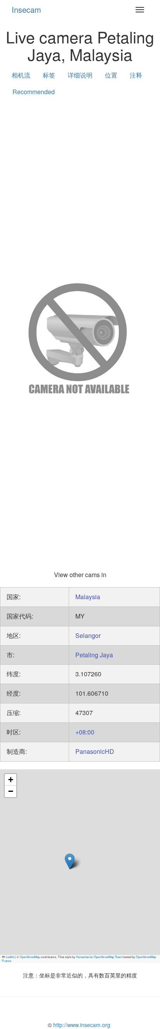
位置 (111, 75)
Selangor (88, 635)
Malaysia (87, 596)
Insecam (26, 9)
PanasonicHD (94, 751)
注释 (136, 75)
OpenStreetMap (30, 957)
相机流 (21, 75)
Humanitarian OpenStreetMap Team (99, 957)
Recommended (33, 91)
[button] (70, 861)
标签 (49, 75)
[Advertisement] (80, 188)
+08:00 (84, 731)
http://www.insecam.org (81, 1025)
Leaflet (9, 957)
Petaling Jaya (94, 654)
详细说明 (80, 75)
